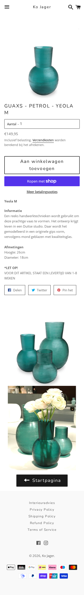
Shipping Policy (42, 516)
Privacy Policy (42, 509)
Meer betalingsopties (42, 191)
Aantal (11, 124)
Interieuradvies (42, 503)
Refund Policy (42, 523)
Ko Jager (42, 7)
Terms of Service (42, 530)
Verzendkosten (43, 140)
